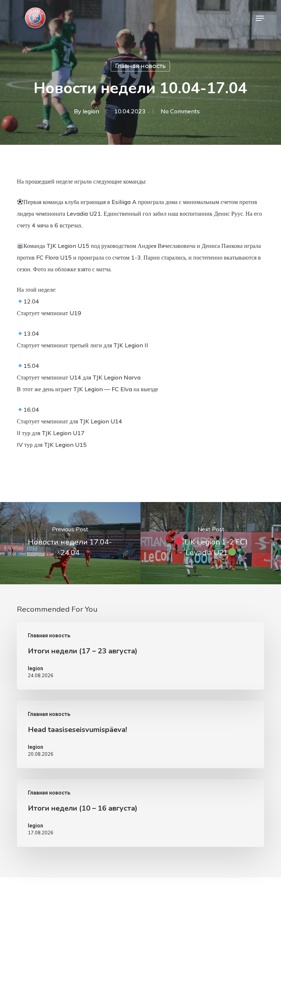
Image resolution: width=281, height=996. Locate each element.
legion (91, 111)
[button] (260, 18)
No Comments (180, 111)
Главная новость (140, 66)
